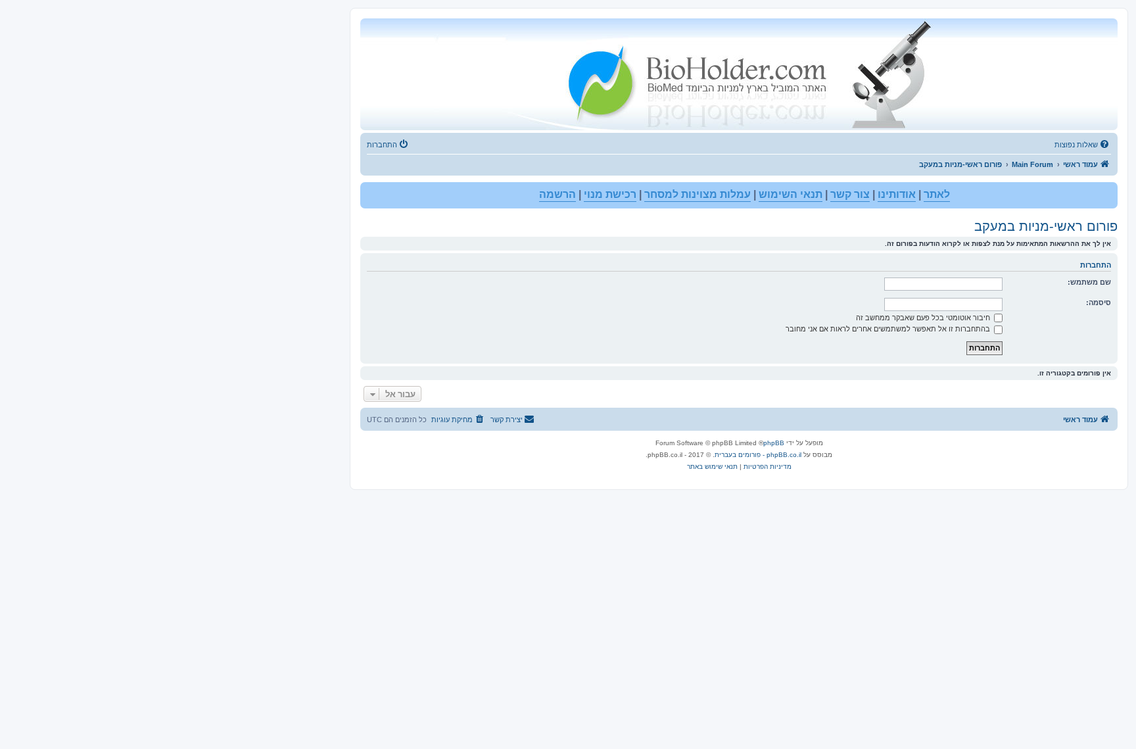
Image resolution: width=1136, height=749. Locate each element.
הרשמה (557, 194)
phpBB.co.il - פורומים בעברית (758, 454)
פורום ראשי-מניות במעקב (1046, 226)
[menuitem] (1082, 145)
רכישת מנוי (610, 194)
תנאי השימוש (790, 194)
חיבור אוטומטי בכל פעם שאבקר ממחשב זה (924, 318)
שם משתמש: (1089, 282)
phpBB (773, 443)
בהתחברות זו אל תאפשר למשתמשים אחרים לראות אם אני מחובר (889, 329)
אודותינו (897, 194)
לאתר (937, 194)
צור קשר (850, 194)
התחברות (1095, 265)
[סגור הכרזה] (371, 193)
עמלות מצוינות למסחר (697, 194)
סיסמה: (1098, 302)
